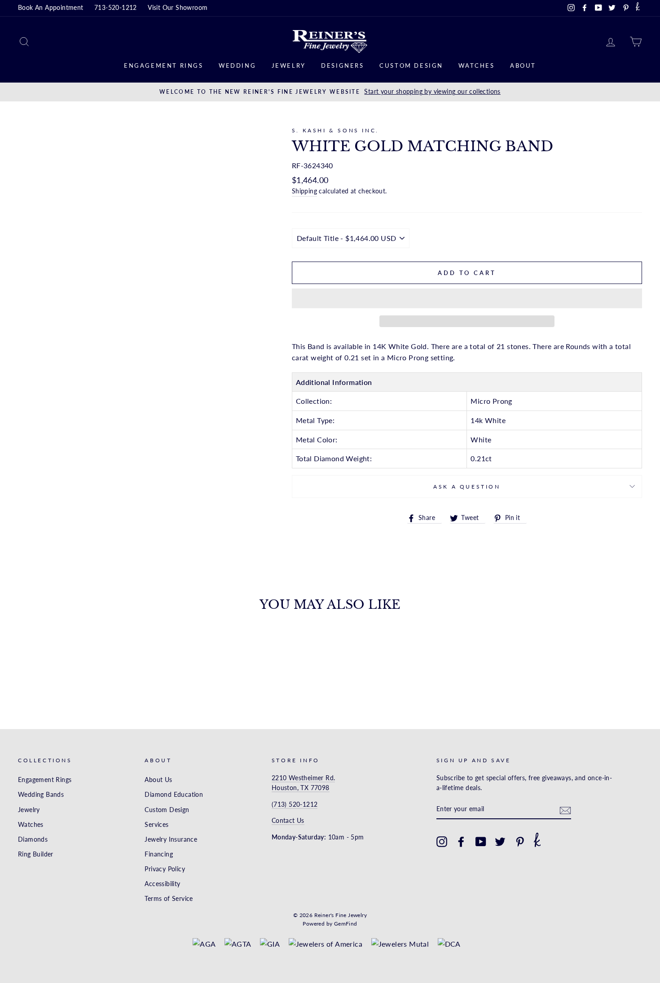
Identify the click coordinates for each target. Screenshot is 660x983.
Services (156, 824)
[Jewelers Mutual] (400, 944)
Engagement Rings (163, 65)
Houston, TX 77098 (301, 787)
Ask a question (466, 486)
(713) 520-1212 (295, 804)
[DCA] (449, 944)
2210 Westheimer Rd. (303, 778)
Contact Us (288, 820)
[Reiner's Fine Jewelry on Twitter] (500, 841)
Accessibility (162, 883)
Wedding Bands (41, 794)
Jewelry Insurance (171, 839)
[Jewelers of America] (326, 944)
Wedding (237, 65)
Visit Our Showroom (177, 7)
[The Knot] (638, 8)
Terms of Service (169, 898)
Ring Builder (35, 854)
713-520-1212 (115, 7)
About (523, 65)
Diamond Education (174, 794)
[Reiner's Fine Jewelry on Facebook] (461, 841)
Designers (342, 65)
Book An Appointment (51, 7)
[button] (467, 298)
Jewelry (289, 65)
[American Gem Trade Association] (237, 944)
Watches (476, 65)
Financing (159, 854)
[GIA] (270, 944)
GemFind (345, 923)
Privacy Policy (165, 869)
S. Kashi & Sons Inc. (335, 130)
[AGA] (204, 944)
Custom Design (411, 65)
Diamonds (33, 839)
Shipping (304, 191)
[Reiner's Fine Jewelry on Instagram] (441, 841)
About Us (158, 779)
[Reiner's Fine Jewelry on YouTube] (480, 841)
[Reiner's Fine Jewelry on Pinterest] (520, 841)
